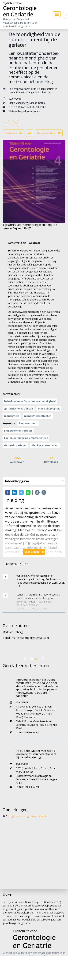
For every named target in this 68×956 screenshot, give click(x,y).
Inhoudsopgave (17, 481)
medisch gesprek (49, 408)
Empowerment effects (18, 430)
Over (7, 894)
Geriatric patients (15, 445)
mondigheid (11, 416)
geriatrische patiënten (18, 408)
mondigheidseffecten (37, 416)
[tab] (17, 242)
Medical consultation (45, 445)
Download (11, 133)
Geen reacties (46, 133)
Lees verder (32, 552)
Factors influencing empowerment (26, 438)
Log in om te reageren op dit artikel (28, 816)
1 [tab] (32, 659)
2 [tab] (36, 659)
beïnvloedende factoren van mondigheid (30, 401)
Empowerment (28, 423)
